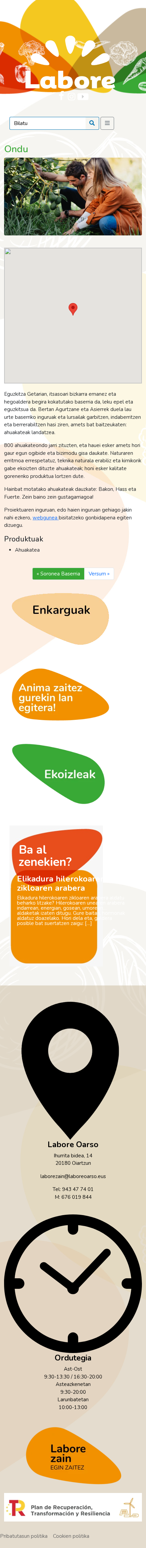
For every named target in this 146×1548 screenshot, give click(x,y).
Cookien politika (71, 1536)
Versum (97, 573)
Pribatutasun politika (24, 1536)
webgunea (46, 517)
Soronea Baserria (60, 573)
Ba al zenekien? (45, 856)
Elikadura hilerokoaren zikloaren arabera (61, 883)
